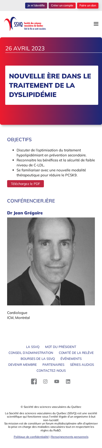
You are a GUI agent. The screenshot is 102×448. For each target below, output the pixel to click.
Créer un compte (62, 5)
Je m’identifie (36, 5)
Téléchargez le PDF (25, 184)
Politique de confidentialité (31, 436)
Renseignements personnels (69, 436)
